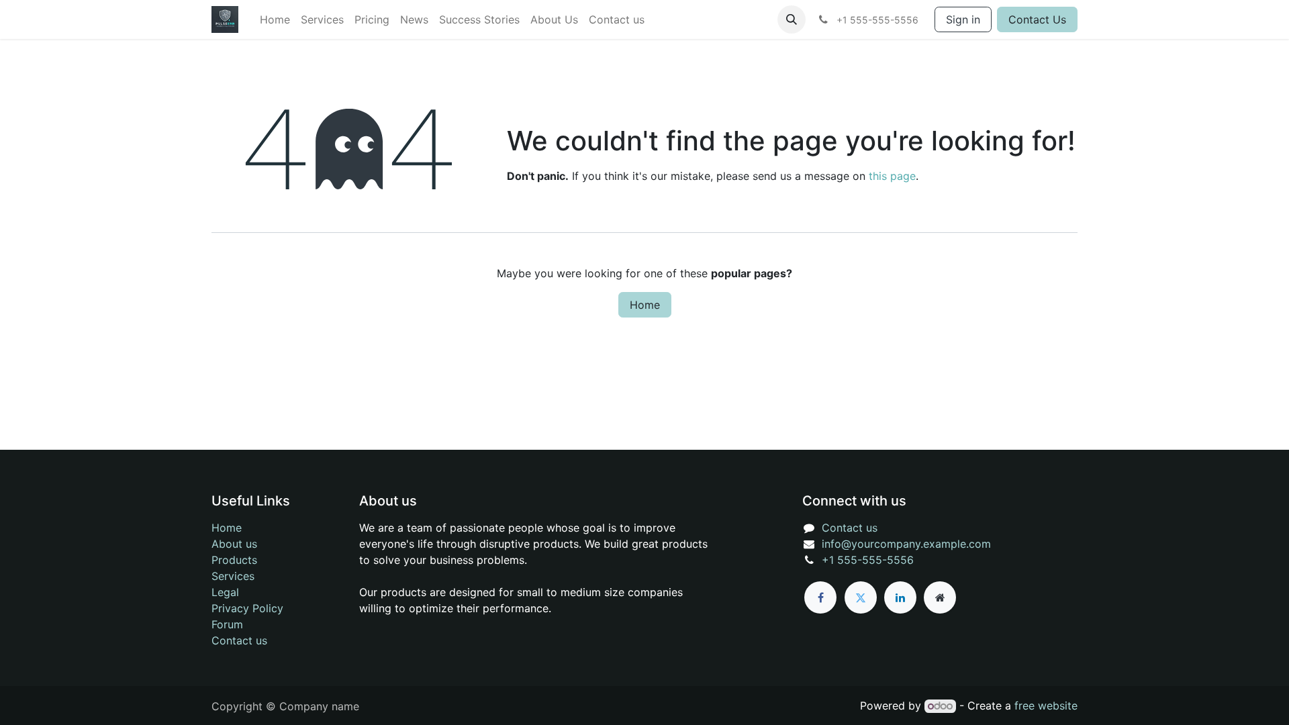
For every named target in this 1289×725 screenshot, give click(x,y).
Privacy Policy (247, 608)
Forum (227, 624)
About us (234, 543)
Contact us (239, 640)
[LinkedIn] (900, 597)
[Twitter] (861, 597)
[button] (791, 19)
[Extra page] (940, 597)
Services (232, 576)
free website (1046, 705)
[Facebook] (820, 597)
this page (892, 176)
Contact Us (1037, 19)
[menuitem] (274, 19)
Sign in (963, 19)
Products (234, 560)
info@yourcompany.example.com (906, 543)
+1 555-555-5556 (868, 560)
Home (645, 304)
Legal (225, 592)
